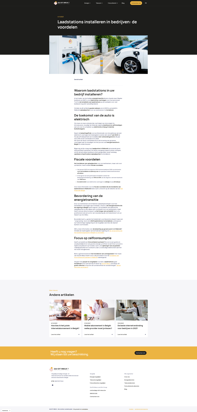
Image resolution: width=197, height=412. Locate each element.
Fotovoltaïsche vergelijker (98, 383)
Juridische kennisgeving (141, 409)
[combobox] (6, 410)
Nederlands (5, 410)
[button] (87, 3)
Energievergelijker (95, 377)
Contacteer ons (136, 3)
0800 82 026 (93, 393)
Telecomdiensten (129, 383)
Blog (123, 3)
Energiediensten (129, 380)
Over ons (127, 377)
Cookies (131, 409)
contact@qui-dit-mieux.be (98, 390)
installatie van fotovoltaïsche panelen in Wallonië (96, 256)
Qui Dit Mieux (106, 263)
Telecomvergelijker (95, 380)
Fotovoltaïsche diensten (131, 386)
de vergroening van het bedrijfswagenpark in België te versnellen (98, 232)
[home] (61, 3)
